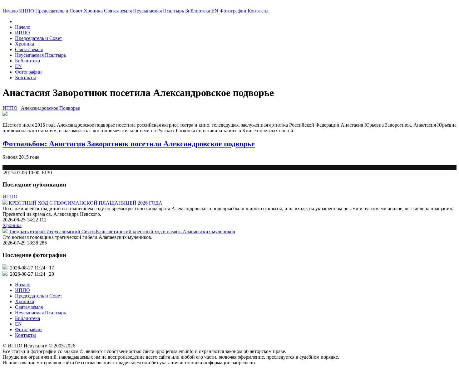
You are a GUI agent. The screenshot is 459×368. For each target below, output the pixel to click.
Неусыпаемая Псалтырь (158, 10)
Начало (10, 10)
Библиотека (197, 10)
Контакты (25, 77)
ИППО (26, 10)
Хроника (93, 10)
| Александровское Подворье (49, 108)
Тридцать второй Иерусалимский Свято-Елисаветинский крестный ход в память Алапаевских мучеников (122, 231)
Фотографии (28, 72)
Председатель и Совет (59, 10)
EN (214, 10)
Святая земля (118, 10)
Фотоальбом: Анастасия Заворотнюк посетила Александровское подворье (128, 144)
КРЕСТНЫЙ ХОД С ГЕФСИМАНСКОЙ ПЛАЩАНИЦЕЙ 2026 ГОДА (85, 203)
